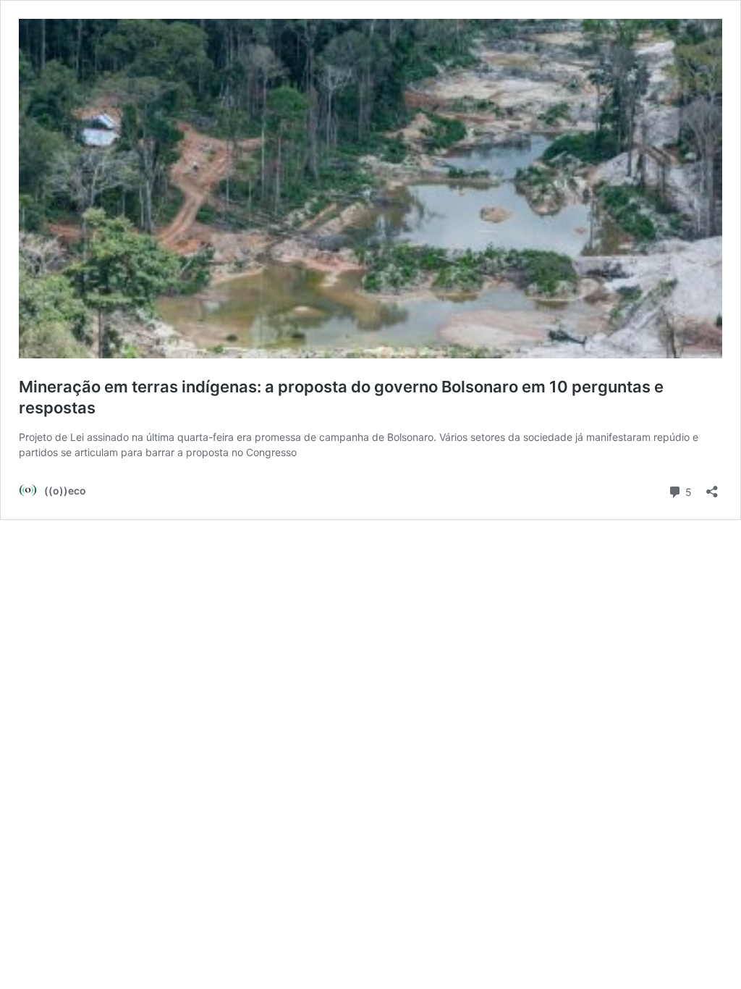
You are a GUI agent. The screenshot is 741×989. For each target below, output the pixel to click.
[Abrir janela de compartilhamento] (712, 487)
